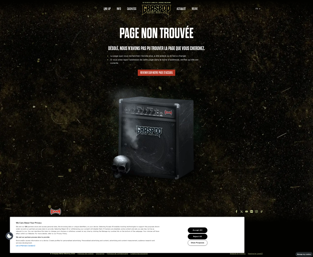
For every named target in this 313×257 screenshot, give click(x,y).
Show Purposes (197, 243)
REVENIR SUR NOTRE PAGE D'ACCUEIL (156, 72)
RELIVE (195, 9)
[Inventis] (55, 211)
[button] (9, 236)
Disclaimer (100, 254)
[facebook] (236, 211)
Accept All (197, 230)
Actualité (181, 9)
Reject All (197, 236)
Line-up (107, 9)
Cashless (131, 9)
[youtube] (246, 211)
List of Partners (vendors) (25, 246)
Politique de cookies (86, 254)
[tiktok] (261, 211)
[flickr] (251, 211)
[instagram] (256, 211)
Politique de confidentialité (117, 254)
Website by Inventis (238, 254)
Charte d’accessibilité (139, 254)
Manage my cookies (304, 254)
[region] (127, 235)
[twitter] (241, 211)
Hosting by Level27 (255, 254)
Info (119, 9)
